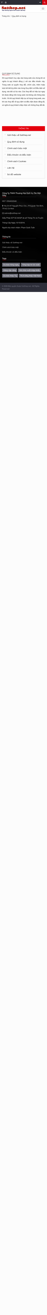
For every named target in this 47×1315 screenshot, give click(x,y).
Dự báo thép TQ (10, 276)
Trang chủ (6, 16)
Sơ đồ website (14, 174)
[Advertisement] (23, 44)
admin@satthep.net (12, 213)
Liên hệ (10, 167)
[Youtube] (6, 2)
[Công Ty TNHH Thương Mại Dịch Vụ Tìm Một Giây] (13, 8)
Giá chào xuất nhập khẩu (29, 270)
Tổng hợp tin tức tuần (31, 265)
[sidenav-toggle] (43, 9)
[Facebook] (2, 2)
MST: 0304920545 (9, 201)
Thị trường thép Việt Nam (30, 276)
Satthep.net (26, 286)
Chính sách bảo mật (17, 148)
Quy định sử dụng (19, 16)
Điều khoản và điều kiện (19, 154)
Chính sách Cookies (16, 161)
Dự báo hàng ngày (11, 265)
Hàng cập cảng (9, 270)
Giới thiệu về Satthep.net (19, 135)
